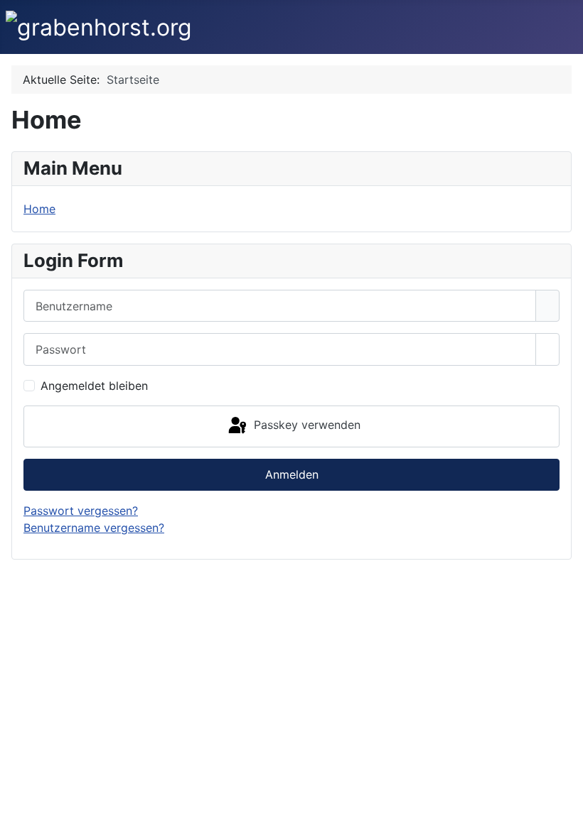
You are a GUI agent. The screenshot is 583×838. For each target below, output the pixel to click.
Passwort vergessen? (80, 511)
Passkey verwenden (305, 425)
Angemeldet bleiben (94, 386)
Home (39, 209)
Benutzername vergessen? (93, 528)
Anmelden (292, 474)
